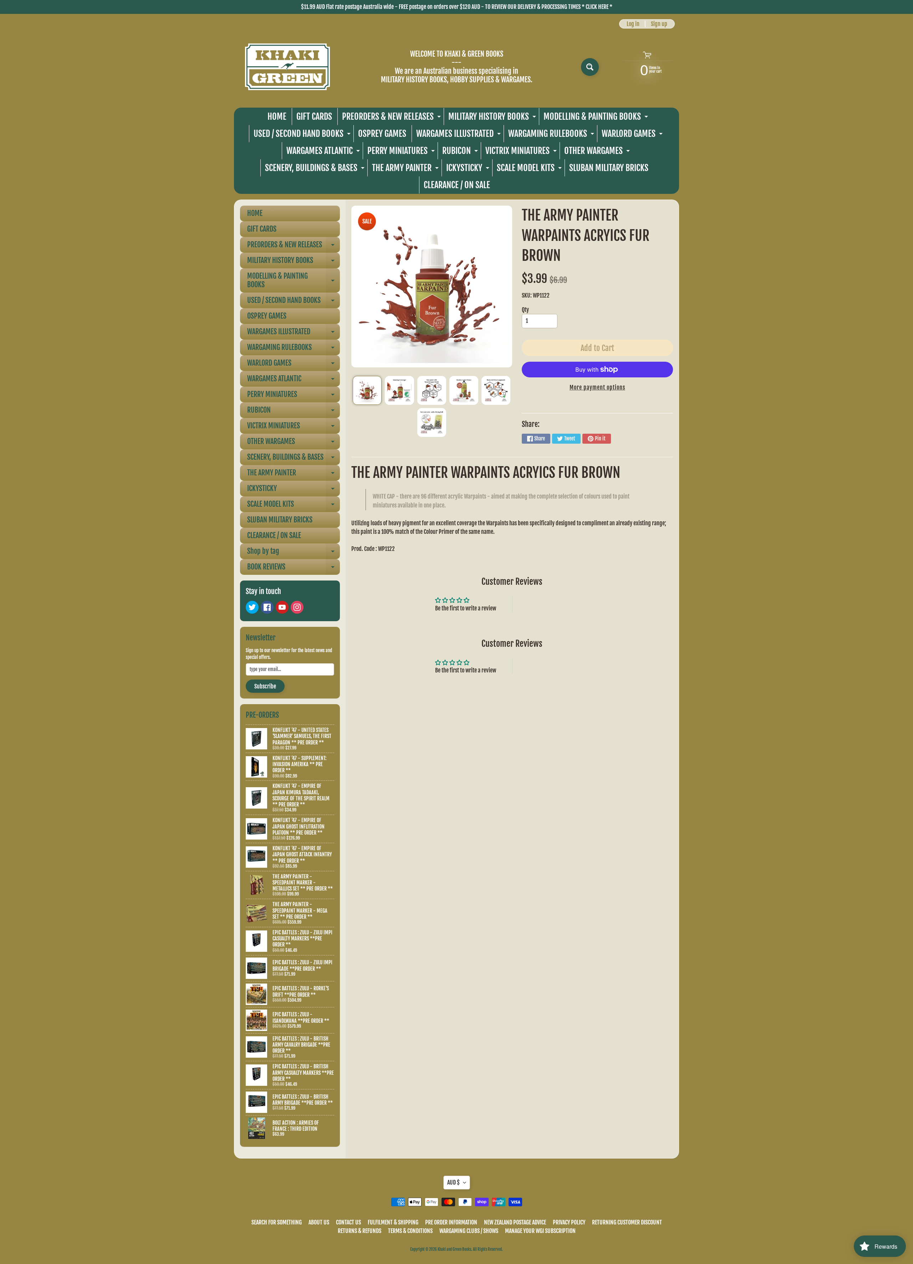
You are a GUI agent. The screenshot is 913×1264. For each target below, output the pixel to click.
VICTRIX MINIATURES (521, 152)
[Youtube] (282, 607)
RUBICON (461, 152)
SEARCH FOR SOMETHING (276, 1222)
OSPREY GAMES (382, 133)
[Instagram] (297, 607)
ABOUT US (318, 1222)
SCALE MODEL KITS (530, 169)
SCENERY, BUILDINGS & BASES (315, 169)
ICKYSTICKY (468, 169)
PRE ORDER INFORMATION (451, 1222)
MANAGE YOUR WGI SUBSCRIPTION (540, 1230)
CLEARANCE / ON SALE (457, 185)
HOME (276, 116)
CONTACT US (348, 1222)
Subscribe (265, 686)
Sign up (659, 24)
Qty (525, 309)
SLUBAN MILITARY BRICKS (608, 167)
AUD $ (453, 1182)
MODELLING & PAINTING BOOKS (597, 118)
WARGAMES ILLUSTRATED (459, 135)
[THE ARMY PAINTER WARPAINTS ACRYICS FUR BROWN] (367, 390)
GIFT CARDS (314, 116)
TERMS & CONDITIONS (410, 1230)
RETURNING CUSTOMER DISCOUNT (627, 1222)
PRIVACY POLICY (569, 1222)
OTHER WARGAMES (598, 152)
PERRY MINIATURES (402, 152)
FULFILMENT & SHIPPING (393, 1222)
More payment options (597, 387)
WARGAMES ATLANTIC (324, 152)
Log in (633, 24)
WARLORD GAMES (633, 135)
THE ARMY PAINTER (406, 169)
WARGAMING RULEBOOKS (552, 135)
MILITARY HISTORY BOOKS (493, 118)
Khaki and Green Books (454, 1249)
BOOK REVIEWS (293, 568)
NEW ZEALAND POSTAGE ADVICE (515, 1222)
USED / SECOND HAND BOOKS (303, 135)
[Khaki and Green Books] (287, 67)
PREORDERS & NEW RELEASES (392, 118)
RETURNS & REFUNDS (359, 1230)
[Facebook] (267, 607)
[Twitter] (252, 607)
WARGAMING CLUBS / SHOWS (468, 1230)
